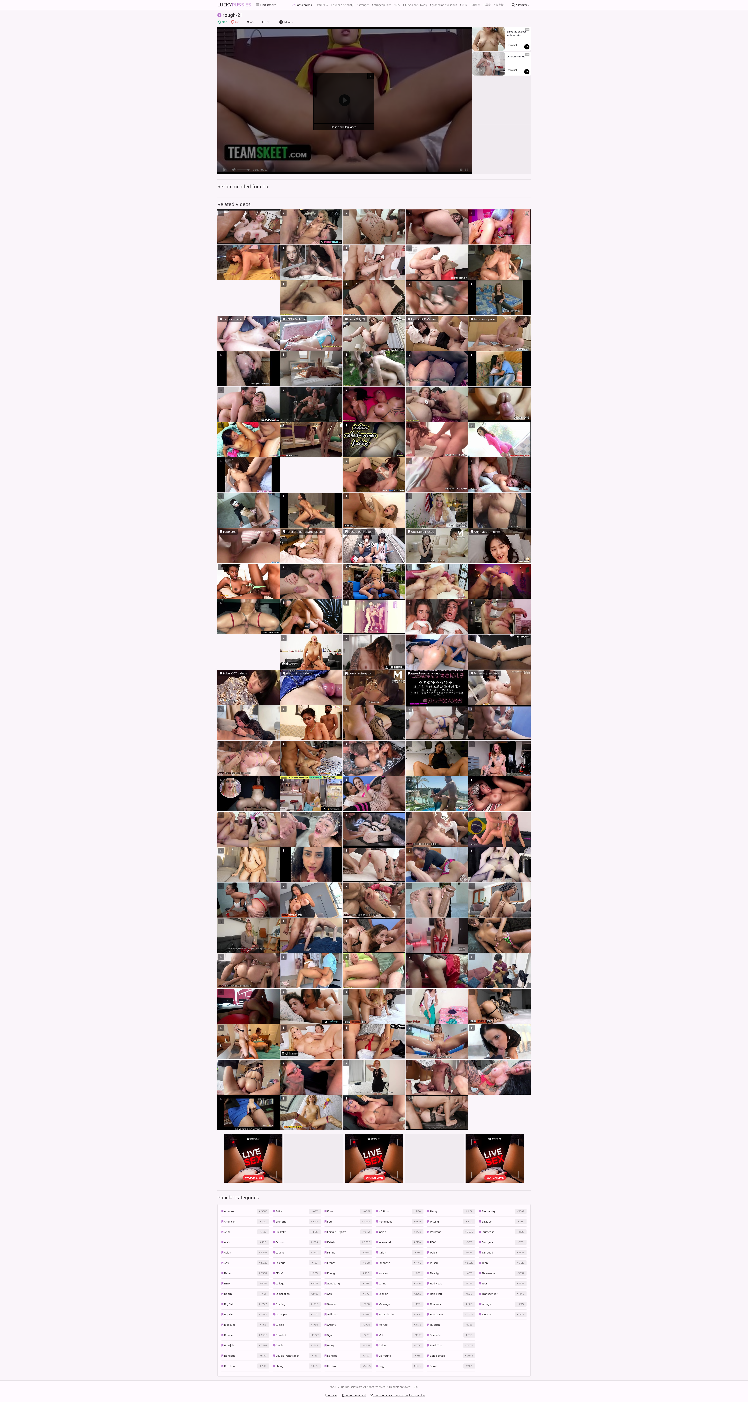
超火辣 (499, 5)
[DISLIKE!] (232, 22)
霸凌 (488, 5)
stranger (363, 5)
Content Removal (355, 1395)
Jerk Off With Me (516, 56)
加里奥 (476, 5)
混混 (464, 5)
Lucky (234, 5)
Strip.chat (512, 45)
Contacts (331, 1395)
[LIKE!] (219, 22)
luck (397, 5)
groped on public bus (444, 5)
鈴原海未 (322, 5)
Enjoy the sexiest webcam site (517, 33)
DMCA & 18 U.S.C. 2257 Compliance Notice (399, 1395)
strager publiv (382, 5)
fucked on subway (415, 5)
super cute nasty (343, 5)
